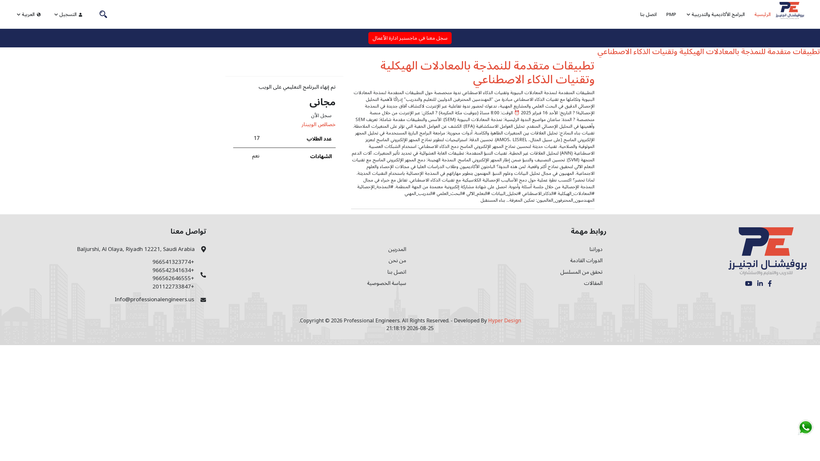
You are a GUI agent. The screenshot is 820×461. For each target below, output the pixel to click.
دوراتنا (596, 249)
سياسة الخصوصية (386, 283)
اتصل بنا (648, 14)
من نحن (397, 260)
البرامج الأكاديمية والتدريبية (717, 14)
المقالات (593, 283)
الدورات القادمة (586, 260)
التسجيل (68, 14)
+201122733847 (173, 287)
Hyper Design (504, 320)
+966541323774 (173, 262)
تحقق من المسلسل (581, 272)
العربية (28, 14)
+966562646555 (173, 278)
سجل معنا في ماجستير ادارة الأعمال (410, 38)
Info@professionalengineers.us (154, 299)
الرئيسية (762, 14)
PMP (671, 14)
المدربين (397, 249)
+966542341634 (173, 270)
